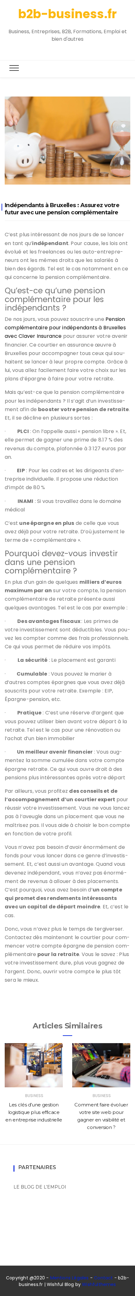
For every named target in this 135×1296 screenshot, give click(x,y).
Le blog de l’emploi (40, 1187)
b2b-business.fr (67, 14)
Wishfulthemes (99, 1284)
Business (34, 1095)
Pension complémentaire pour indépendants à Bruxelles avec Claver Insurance (65, 328)
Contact (103, 1278)
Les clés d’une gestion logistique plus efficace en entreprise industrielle (33, 1112)
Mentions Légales (69, 1278)
